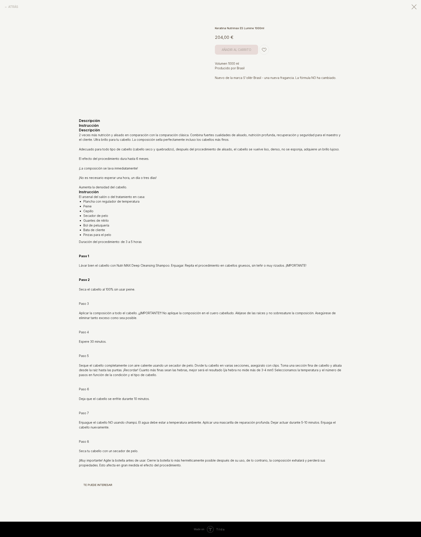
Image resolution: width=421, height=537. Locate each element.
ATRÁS (13, 7)
